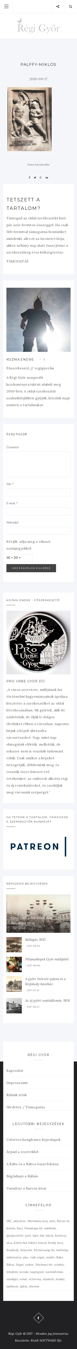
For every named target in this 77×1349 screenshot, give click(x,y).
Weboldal (12, 522)
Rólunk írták (16, 1095)
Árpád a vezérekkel (22, 1152)
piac (25, 1257)
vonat (23, 1279)
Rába (59, 1257)
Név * (10, 484)
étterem (34, 1286)
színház (59, 1264)
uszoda (23, 1272)
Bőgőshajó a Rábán (22, 1176)
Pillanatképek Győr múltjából (46, 959)
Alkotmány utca (37, 1221)
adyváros (19, 1221)
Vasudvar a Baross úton (26, 1188)
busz (20, 1228)
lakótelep (62, 1250)
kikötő (32, 1243)
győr (28, 1235)
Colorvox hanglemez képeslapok (33, 1139)
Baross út (63, 1221)
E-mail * (12, 503)
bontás (10, 1228)
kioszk (42, 1243)
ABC (9, 1221)
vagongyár (37, 1272)
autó (52, 1221)
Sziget (20, 1264)
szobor (29, 1264)
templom (12, 1272)
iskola (49, 1235)
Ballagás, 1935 (35, 940)
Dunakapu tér (33, 1228)
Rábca (10, 1264)
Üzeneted (12, 447)
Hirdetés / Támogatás (25, 1107)
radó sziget (37, 1257)
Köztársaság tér (44, 1250)
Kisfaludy (12, 1250)
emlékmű (50, 1228)
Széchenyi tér (44, 1264)
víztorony (35, 1279)
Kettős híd (20, 1243)
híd (42, 1235)
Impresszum (17, 1083)
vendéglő (12, 1279)
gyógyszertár (15, 1235)
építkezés (12, 1286)
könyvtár (27, 1250)
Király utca (55, 1243)
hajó (35, 1235)
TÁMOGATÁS (17, 261)
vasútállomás (54, 1272)
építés (23, 1286)
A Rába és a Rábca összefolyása (32, 1164)
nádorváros (13, 1257)
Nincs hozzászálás (38, 164)
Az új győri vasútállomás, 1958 (47, 1000)
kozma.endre (20, 359)
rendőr (50, 1257)
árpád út (48, 1279)
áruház (60, 1279)
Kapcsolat (14, 1070)
